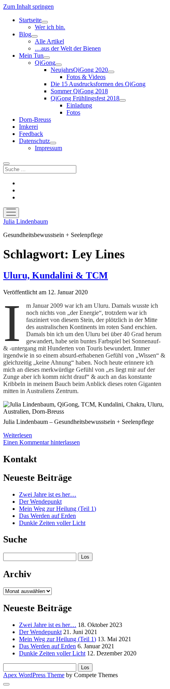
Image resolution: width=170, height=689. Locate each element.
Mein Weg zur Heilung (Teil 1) (57, 508)
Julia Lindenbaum (25, 221)
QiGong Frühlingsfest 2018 (85, 98)
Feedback (31, 133)
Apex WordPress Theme (33, 675)
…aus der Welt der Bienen (68, 48)
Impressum (48, 148)
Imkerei (28, 126)
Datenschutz (34, 140)
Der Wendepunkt (40, 501)
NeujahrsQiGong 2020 (79, 69)
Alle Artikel (49, 41)
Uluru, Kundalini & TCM (55, 275)
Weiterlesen (17, 435)
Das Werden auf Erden (47, 515)
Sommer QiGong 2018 (79, 91)
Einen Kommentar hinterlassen (41, 442)
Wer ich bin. (50, 27)
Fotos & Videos (86, 76)
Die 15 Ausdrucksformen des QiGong (98, 84)
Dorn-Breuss (35, 119)
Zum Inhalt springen (28, 6)
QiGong (45, 62)
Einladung (79, 105)
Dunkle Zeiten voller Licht (52, 523)
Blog (25, 34)
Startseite (30, 20)
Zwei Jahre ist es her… (47, 494)
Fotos (73, 112)
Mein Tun (31, 55)
